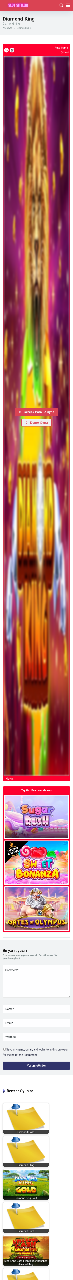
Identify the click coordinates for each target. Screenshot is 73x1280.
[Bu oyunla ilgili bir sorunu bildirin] (6, 50)
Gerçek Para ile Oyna (39, 412)
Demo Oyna (39, 422)
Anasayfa (7, 28)
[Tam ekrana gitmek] (12, 50)
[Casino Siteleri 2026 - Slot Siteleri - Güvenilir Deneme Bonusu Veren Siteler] (18, 5)
